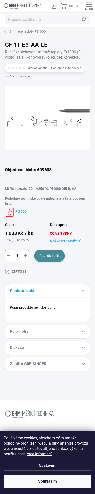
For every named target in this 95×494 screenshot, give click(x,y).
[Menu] (89, 6)
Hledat (83, 19)
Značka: (17, 76)
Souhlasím (47, 481)
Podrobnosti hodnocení (66, 68)
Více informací (39, 454)
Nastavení (47, 465)
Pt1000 (21, 211)
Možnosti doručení (65, 241)
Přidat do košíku (49, 256)
